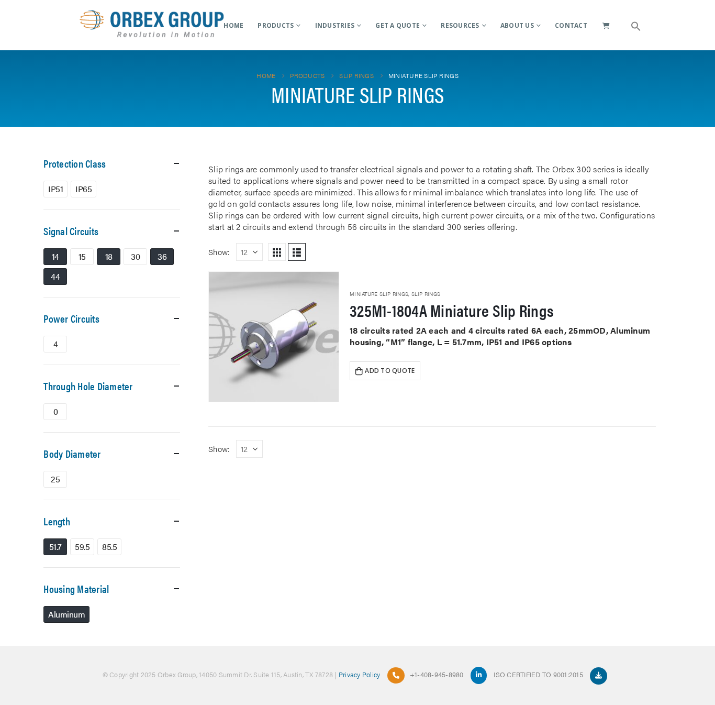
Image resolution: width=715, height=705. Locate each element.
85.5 (109, 547)
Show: (219, 251)
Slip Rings (426, 294)
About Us (517, 25)
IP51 (55, 189)
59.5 (82, 547)
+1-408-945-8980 (437, 674)
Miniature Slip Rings (379, 294)
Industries (335, 25)
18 (109, 256)
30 (135, 256)
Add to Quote (390, 370)
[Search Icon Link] (636, 25)
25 (55, 479)
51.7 (55, 547)
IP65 (83, 189)
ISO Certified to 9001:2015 (539, 674)
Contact (571, 25)
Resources (460, 25)
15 (82, 256)
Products (276, 25)
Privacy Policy (360, 674)
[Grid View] (277, 252)
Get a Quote (397, 25)
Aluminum (66, 614)
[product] (274, 337)
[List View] (297, 252)
